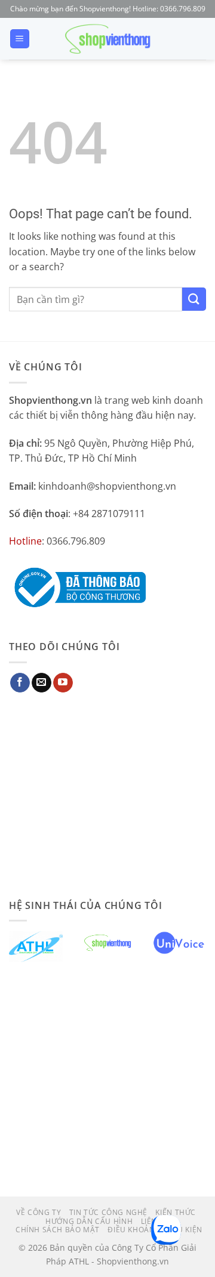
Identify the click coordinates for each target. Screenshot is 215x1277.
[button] (19, 39)
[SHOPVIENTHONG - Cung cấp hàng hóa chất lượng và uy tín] (107, 39)
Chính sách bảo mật (58, 1230)
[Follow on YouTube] (63, 683)
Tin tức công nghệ (108, 1212)
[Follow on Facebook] (20, 683)
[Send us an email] (41, 683)
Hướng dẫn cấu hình (89, 1221)
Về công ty (38, 1212)
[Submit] (194, 299)
